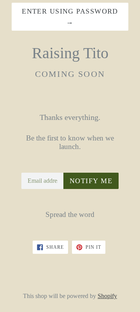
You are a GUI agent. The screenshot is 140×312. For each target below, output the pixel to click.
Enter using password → (70, 16)
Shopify (107, 296)
